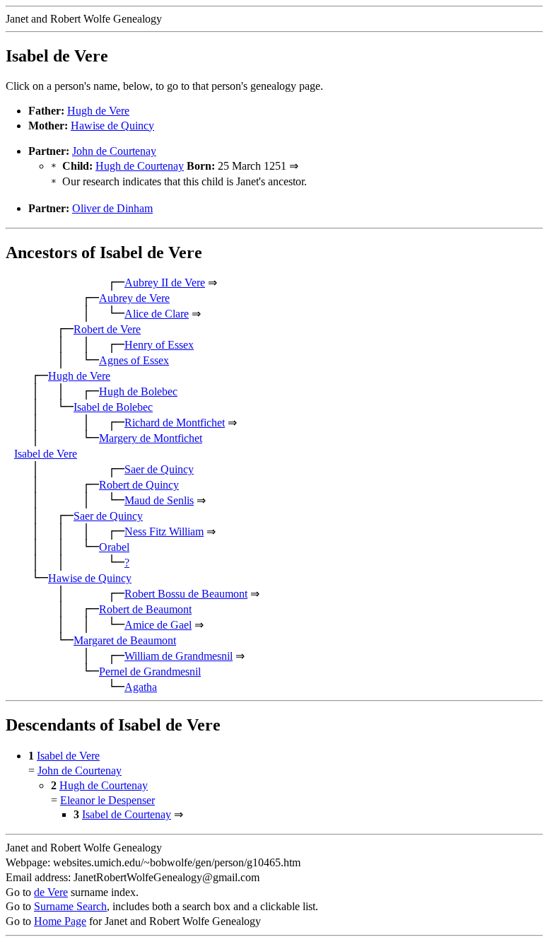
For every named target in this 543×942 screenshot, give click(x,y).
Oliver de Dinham (112, 208)
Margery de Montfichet (150, 438)
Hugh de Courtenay (139, 166)
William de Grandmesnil (178, 656)
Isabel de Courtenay (126, 814)
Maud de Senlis (159, 500)
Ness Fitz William (164, 531)
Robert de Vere (107, 329)
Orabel (114, 547)
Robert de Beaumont (145, 609)
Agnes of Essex (134, 360)
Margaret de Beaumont (125, 640)
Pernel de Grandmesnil (150, 671)
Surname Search (70, 906)
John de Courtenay (114, 151)
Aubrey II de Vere (164, 283)
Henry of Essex (159, 345)
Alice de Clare (156, 314)
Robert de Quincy (139, 485)
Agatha (140, 687)
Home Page (60, 921)
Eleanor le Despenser (107, 800)
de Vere (51, 892)
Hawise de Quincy (112, 126)
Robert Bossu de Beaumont (185, 594)
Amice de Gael (158, 625)
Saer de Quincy (159, 469)
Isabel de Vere (45, 454)
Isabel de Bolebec (113, 407)
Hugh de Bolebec (138, 391)
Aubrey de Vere (134, 298)
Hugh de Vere (98, 111)
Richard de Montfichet (174, 423)
